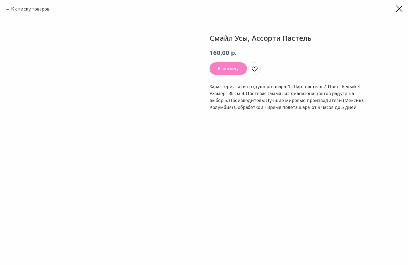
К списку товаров (30, 9)
